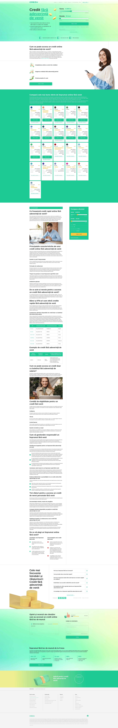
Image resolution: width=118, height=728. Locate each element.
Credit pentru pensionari (33, 707)
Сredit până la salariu (33, 701)
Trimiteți (77, 637)
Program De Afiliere (78, 700)
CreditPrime (32, 337)
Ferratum (31, 328)
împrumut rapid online (45, 58)
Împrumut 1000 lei (47, 697)
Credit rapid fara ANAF (48, 703)
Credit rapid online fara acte (49, 701)
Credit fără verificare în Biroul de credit (50, 700)
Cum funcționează (77, 697)
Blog (75, 701)
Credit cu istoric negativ (33, 703)
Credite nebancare (32, 704)
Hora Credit (32, 343)
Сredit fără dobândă (32, 700)
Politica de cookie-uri (78, 707)
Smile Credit (32, 334)
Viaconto (61, 700)
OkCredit (31, 331)
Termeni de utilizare (78, 704)
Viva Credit (32, 340)
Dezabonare (77, 703)
